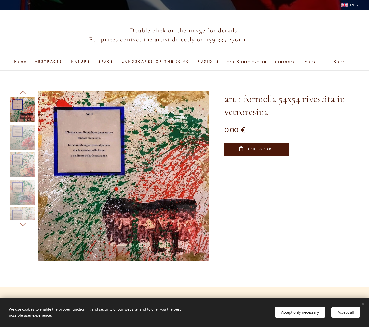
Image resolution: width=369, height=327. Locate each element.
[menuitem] (22, 62)
